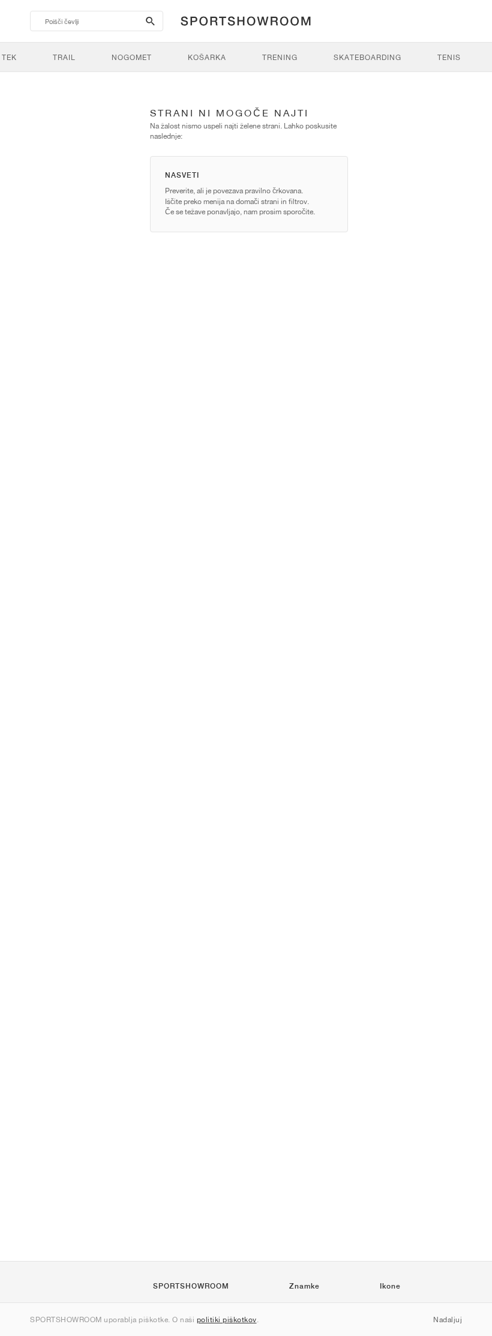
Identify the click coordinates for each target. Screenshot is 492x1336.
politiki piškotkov (227, 1319)
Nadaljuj (447, 1319)
